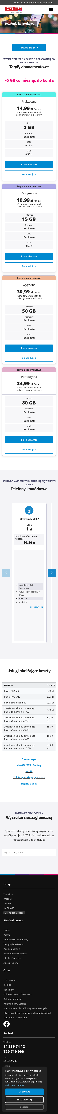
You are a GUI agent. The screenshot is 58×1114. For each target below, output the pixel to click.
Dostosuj (24, 1106)
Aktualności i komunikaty (15, 939)
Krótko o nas (9, 980)
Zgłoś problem (10, 962)
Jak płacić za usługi (12, 958)
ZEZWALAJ (24, 1091)
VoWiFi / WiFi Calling (29, 765)
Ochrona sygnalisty (12, 999)
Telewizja (8, 894)
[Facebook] (6, 1023)
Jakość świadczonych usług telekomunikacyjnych (27, 1013)
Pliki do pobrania (11, 948)
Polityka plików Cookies (14, 1003)
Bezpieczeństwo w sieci (15, 953)
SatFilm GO (8, 908)
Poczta (6, 934)
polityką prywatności (15, 1085)
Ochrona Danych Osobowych (17, 994)
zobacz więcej (36, 606)
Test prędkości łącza (13, 944)
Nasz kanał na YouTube (15, 1017)
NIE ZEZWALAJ (24, 1099)
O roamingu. (29, 759)
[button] (52, 573)
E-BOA (6, 930)
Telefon (7, 903)
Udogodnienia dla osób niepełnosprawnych (25, 1008)
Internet (7, 898)
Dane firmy (8, 989)
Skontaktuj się (29, 174)
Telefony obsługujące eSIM (29, 777)
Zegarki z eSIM (29, 783)
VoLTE (29, 771)
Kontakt (7, 985)
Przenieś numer (29, 164)
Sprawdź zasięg (27, 47)
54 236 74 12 (46, 2)
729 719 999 (13, 1051)
